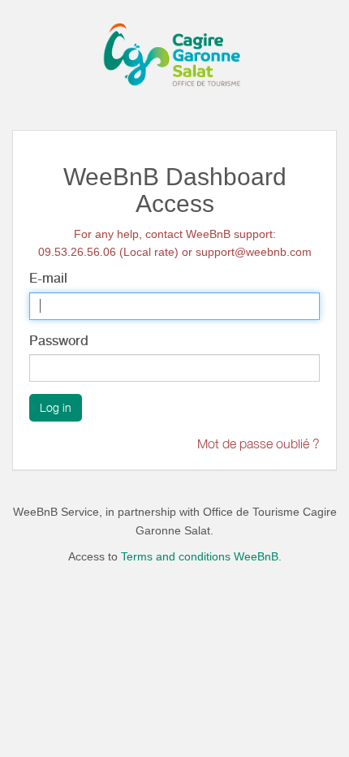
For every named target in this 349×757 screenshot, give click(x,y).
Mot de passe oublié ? (258, 443)
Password (58, 340)
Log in (55, 407)
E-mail (48, 278)
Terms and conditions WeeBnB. (201, 556)
